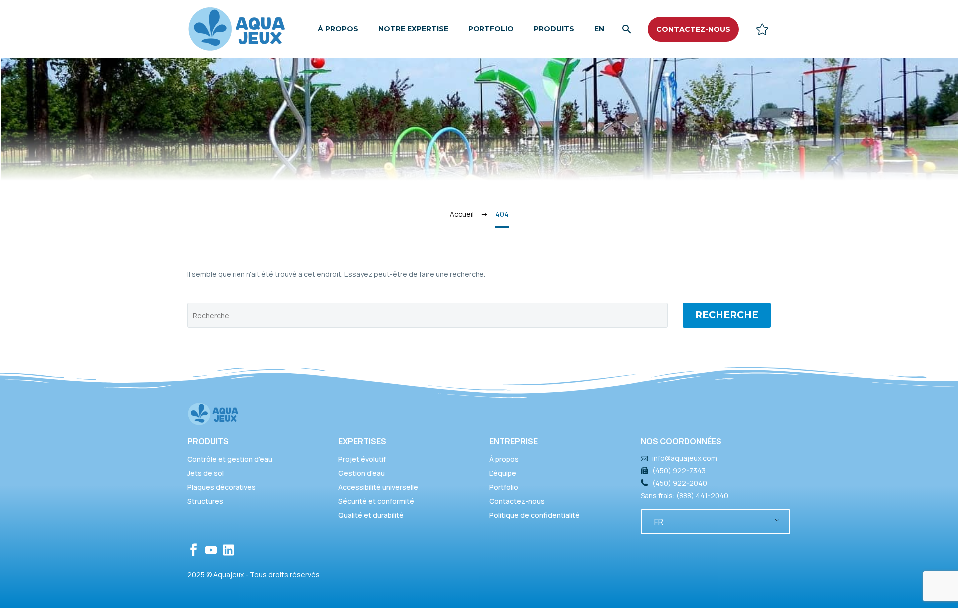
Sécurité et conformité (376, 501)
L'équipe (502, 473)
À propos (338, 28)
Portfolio (491, 28)
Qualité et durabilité (371, 515)
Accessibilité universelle (378, 487)
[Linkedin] (228, 550)
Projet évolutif (362, 459)
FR (658, 521)
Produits (554, 28)
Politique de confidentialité (534, 515)
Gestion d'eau (361, 473)
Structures (205, 501)
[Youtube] (211, 550)
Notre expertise (413, 28)
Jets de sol (205, 473)
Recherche (726, 315)
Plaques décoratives (221, 487)
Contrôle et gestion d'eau (229, 459)
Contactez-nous (517, 501)
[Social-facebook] (193, 550)
